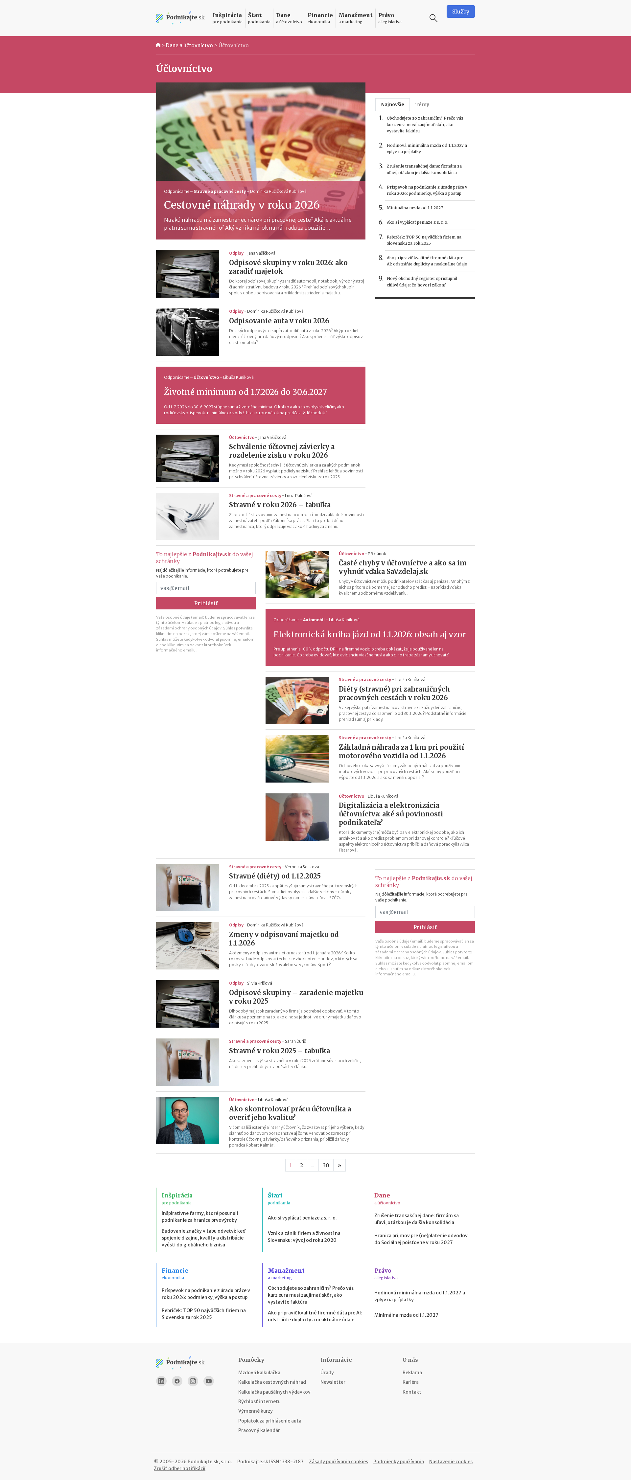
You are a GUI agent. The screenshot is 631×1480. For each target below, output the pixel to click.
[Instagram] (193, 1381)
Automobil (314, 619)
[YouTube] (208, 1381)
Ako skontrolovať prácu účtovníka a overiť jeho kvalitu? (290, 1113)
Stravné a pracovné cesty (220, 191)
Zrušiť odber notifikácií (179, 1468)
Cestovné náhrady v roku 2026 (242, 205)
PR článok (377, 553)
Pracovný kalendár (259, 1430)
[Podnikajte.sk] (180, 18)
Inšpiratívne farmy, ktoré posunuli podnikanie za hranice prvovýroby (200, 1216)
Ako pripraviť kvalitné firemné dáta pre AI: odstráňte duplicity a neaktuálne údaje (427, 260)
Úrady (327, 1373)
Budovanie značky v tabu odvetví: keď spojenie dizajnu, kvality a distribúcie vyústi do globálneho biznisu (203, 1238)
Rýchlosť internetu (259, 1401)
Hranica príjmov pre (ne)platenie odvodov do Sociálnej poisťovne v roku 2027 (421, 1239)
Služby (460, 11)
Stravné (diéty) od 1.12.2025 (275, 876)
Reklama (412, 1373)
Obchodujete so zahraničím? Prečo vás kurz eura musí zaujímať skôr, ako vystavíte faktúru (425, 124)
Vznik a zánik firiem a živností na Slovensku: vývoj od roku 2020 (304, 1236)
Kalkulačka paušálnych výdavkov (274, 1392)
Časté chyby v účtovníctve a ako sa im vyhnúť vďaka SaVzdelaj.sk (403, 567)
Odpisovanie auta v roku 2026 (279, 321)
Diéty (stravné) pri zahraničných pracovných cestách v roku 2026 (394, 693)
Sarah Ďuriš (295, 1041)
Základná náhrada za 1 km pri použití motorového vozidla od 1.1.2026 (401, 751)
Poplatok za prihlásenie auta (269, 1421)
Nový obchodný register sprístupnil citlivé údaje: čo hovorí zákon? (422, 281)
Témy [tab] (422, 104)
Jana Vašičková (261, 253)
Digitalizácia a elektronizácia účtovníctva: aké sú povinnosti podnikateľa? (391, 814)
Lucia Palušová (299, 495)
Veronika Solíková (302, 866)
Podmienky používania (398, 1462)
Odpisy (236, 253)
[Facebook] (177, 1381)
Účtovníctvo (234, 45)
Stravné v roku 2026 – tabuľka (280, 505)
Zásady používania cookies (338, 1462)
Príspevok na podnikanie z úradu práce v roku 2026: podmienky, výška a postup (427, 190)
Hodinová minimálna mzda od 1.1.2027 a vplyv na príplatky (427, 148)
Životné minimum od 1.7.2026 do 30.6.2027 (245, 392)
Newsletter (332, 1382)
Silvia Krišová (259, 983)
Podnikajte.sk (252, 1462)
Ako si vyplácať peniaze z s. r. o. (417, 222)
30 (326, 1165)
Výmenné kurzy (255, 1411)
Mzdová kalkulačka (259, 1373)
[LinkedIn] (161, 1381)
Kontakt (412, 1392)
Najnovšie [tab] (392, 104)
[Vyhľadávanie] (433, 18)
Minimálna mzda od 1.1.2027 (415, 207)
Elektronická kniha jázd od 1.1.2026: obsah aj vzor (369, 634)
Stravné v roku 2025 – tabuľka (279, 1051)
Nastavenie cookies (451, 1462)
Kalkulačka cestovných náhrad (272, 1382)
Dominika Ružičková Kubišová (278, 191)
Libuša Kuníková (238, 377)
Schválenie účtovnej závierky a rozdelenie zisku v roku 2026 (282, 451)
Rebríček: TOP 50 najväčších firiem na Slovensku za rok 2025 (424, 240)
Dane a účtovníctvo (189, 45)
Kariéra (411, 1382)
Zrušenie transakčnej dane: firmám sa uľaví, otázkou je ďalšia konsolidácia (424, 169)
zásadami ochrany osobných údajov (189, 628)
